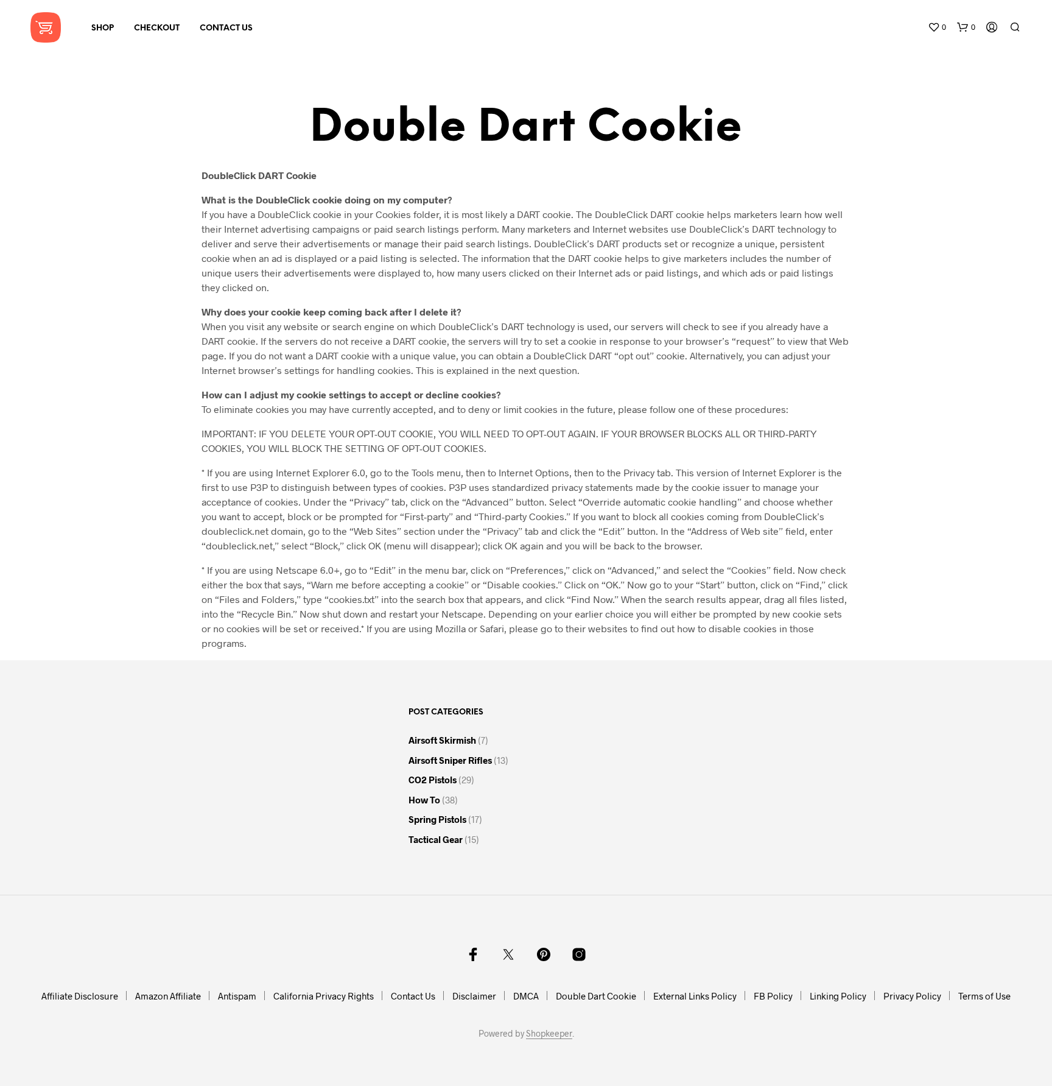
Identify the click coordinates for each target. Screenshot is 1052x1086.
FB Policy (773, 995)
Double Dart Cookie (596, 995)
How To (424, 799)
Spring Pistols (437, 819)
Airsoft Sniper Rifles (450, 760)
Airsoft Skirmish (442, 740)
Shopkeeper (549, 1033)
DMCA (526, 995)
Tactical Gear (436, 839)
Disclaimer (474, 995)
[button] (937, 27)
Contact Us (226, 28)
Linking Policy (838, 995)
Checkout (157, 28)
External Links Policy (695, 995)
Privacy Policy (912, 995)
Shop (102, 28)
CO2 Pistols (433, 779)
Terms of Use (984, 995)
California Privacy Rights (323, 995)
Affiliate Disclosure (79, 995)
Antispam (237, 995)
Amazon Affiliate (168, 995)
